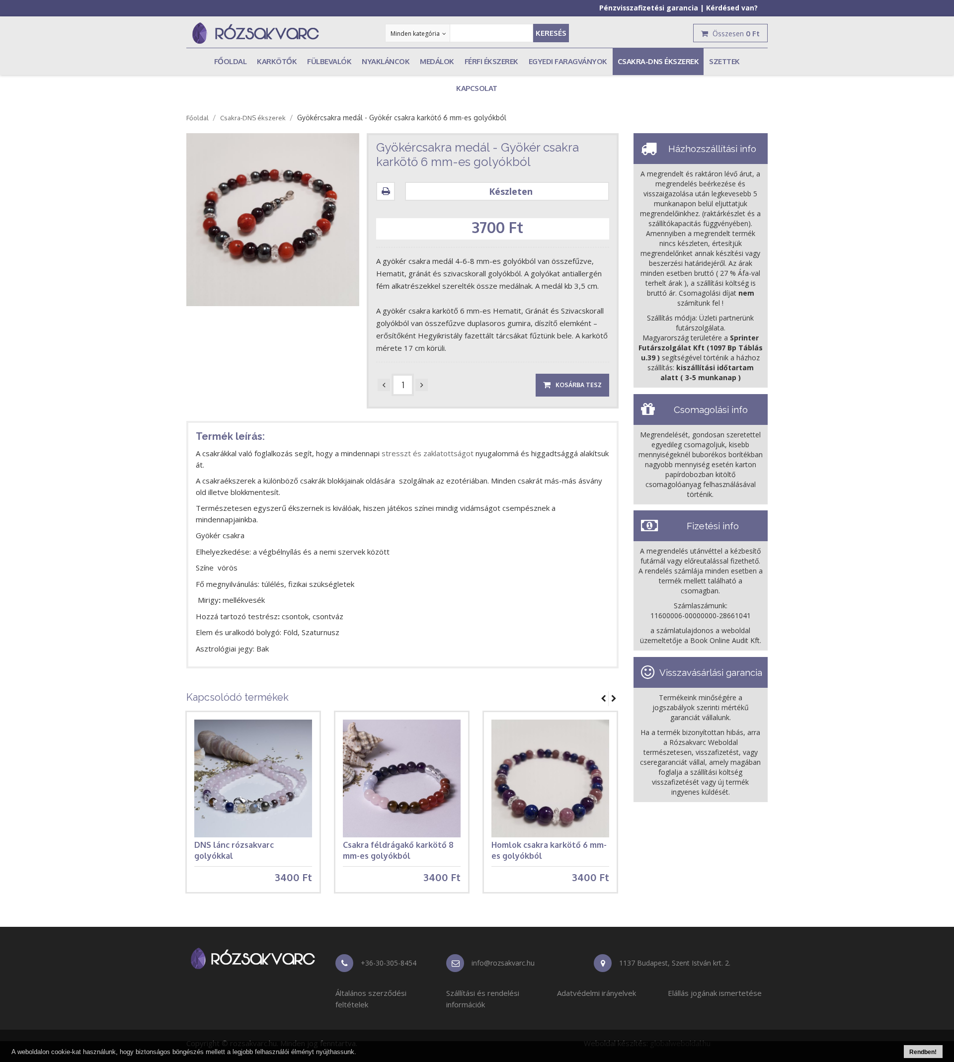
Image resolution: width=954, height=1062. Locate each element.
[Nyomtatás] (388, 191)
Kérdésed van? (732, 7)
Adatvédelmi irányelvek (596, 993)
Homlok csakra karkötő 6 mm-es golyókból (549, 850)
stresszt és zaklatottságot (429, 453)
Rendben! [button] (923, 1052)
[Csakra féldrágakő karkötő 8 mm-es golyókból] (402, 778)
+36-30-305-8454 (388, 963)
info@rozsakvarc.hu (503, 963)
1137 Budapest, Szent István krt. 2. (674, 963)
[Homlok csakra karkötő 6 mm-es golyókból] (550, 778)
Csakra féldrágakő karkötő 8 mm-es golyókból (398, 850)
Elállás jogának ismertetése (715, 993)
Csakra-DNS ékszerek (253, 118)
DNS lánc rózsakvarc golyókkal (234, 850)
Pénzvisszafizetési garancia (648, 7)
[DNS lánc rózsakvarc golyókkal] (253, 778)
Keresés (551, 33)
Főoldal (197, 118)
